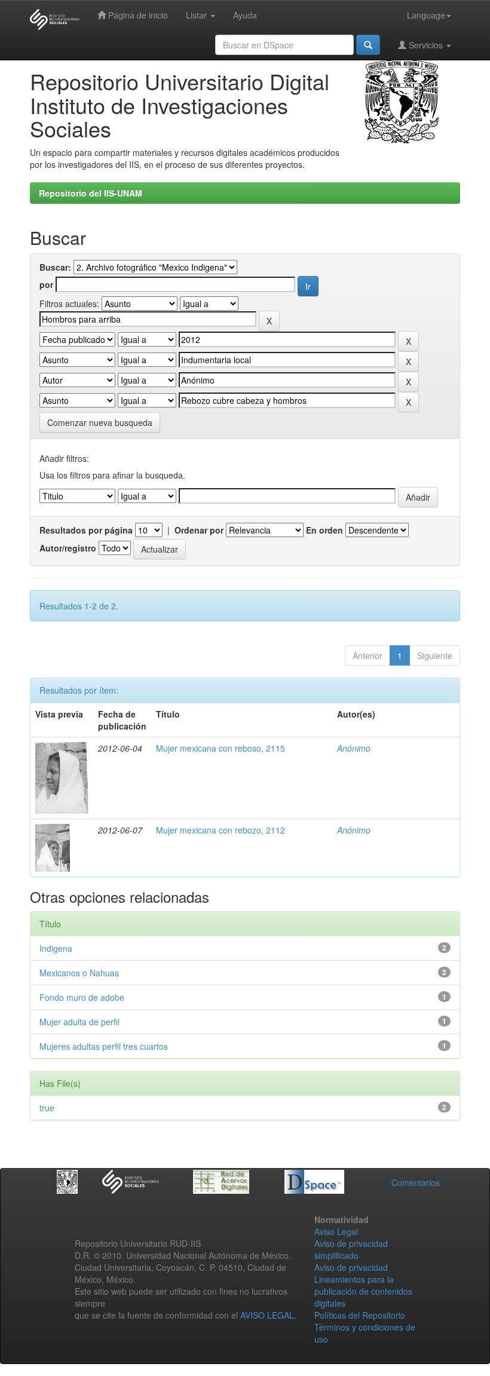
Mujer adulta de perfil (79, 1022)
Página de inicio (137, 15)
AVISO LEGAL (267, 1315)
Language (426, 15)
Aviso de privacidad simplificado (351, 1249)
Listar (197, 15)
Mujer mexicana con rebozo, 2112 (220, 830)
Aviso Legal (336, 1231)
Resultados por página (86, 530)
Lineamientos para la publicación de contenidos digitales (363, 1291)
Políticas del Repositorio (359, 1315)
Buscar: (55, 267)
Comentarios (415, 1182)
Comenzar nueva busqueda (99, 422)
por (46, 284)
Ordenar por (198, 530)
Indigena (55, 948)
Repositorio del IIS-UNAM (90, 193)
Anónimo (353, 748)
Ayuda (245, 15)
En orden (324, 530)
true (46, 1108)
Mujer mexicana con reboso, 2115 (220, 748)
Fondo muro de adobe (81, 997)
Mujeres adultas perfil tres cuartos (103, 1046)
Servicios (425, 45)
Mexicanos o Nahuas (79, 973)
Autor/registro (67, 548)
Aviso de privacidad (351, 1267)
